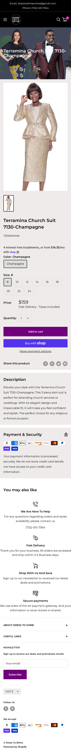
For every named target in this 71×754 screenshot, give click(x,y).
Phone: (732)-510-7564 (35, 8)
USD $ (9, 691)
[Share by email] (65, 363)
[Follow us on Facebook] (5, 708)
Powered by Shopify (15, 746)
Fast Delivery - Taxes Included (39, 306)
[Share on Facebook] (45, 363)
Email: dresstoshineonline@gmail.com (33, 3)
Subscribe (15, 674)
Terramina (11, 235)
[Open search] (58, 19)
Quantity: (10, 318)
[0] (65, 19)
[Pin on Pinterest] (52, 363)
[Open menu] (5, 19)
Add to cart (35, 331)
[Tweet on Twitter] (58, 363)
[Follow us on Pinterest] (12, 708)
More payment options (35, 351)
